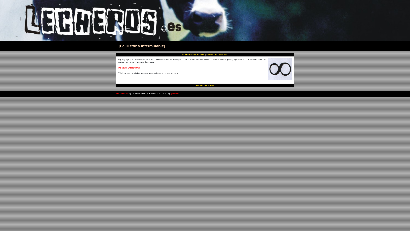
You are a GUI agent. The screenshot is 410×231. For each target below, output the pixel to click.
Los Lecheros (122, 94)
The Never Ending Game (129, 68)
